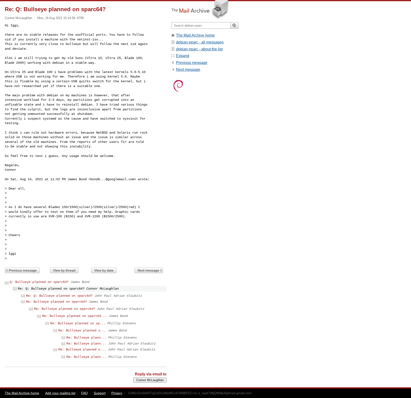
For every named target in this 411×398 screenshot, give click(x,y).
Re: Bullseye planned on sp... (77, 323)
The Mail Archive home (195, 35)
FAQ (84, 393)
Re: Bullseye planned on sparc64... (74, 316)
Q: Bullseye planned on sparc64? (39, 282)
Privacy (116, 393)
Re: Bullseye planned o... (82, 330)
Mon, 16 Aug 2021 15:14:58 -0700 (60, 18)
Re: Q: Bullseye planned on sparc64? (59, 296)
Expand (182, 56)
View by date (103, 270)
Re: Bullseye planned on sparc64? (56, 302)
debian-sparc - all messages (200, 42)
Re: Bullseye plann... (86, 338)
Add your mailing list (60, 393)
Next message (148, 270)
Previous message (23, 270)
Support (100, 393)
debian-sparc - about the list (199, 49)
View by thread (64, 270)
